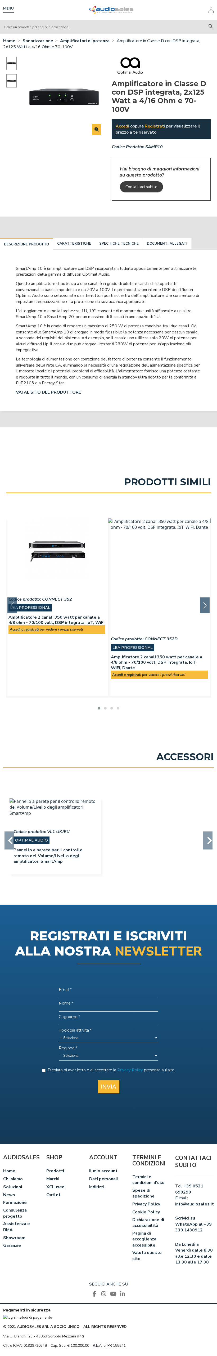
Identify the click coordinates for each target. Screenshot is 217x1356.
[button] (99, 708)
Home (9, 1171)
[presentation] (12, 605)
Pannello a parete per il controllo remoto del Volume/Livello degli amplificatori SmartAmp (48, 855)
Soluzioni (12, 1187)
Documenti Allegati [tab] (167, 243)
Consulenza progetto (15, 1213)
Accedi (122, 126)
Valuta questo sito (147, 1255)
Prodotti (55, 1171)
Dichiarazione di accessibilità (148, 1223)
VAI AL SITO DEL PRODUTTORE (48, 392)
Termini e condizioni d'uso (148, 1180)
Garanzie (12, 1245)
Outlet (53, 1195)
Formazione (15, 1202)
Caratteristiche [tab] (74, 243)
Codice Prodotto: (128, 147)
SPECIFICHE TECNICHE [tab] (119, 243)
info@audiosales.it (194, 1204)
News (9, 1195)
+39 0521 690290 (189, 1189)
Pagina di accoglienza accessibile (144, 1239)
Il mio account (103, 1171)
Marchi (52, 1179)
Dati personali (103, 1179)
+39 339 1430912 (193, 1227)
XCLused (55, 1187)
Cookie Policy (146, 1212)
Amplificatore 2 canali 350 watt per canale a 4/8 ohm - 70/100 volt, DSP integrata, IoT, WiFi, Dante (156, 662)
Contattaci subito (141, 187)
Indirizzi (96, 1187)
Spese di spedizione (143, 1193)
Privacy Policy (146, 1204)
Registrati (155, 126)
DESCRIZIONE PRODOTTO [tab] (26, 244)
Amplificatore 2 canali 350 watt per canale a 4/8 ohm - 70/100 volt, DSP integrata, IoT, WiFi (56, 620)
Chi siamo (13, 1179)
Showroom (14, 1238)
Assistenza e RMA (16, 1226)
